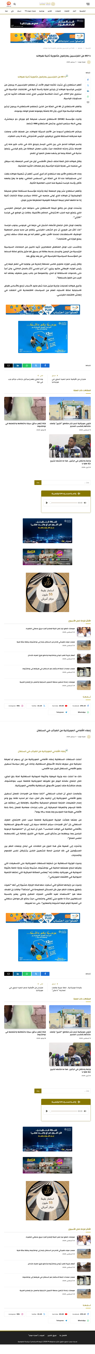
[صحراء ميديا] (47, 4)
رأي (12, 11)
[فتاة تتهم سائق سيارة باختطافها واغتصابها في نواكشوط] (25, 408)
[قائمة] (88, 4)
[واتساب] (88, 96)
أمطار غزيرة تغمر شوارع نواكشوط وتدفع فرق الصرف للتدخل (51, 655)
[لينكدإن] (88, 91)
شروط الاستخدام (36, 1341)
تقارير (50, 11)
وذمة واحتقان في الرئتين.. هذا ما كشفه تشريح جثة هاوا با (70, 462)
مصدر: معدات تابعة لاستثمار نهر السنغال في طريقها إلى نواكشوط (49, 668)
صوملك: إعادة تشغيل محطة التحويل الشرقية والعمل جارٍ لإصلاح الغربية (47, 682)
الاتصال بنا (63, 1335)
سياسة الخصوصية (24, 1341)
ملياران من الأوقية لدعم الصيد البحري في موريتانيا (69, 381)
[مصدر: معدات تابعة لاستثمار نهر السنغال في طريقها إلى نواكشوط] (84, 672)
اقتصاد (66, 11)
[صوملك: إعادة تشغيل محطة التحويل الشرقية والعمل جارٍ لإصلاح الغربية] (84, 685)
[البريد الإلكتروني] (88, 102)
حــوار (19, 11)
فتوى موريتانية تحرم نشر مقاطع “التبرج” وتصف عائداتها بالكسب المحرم (70, 425)
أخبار (74, 11)
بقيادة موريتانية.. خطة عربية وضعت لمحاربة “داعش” (67, 989)
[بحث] (14, 4)
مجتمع (5, 11)
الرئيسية (83, 11)
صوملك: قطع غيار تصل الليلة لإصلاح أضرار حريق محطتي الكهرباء (50, 628)
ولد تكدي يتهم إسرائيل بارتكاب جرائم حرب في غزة (25, 381)
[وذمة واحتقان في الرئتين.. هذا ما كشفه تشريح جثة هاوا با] (70, 446)
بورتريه (41, 11)
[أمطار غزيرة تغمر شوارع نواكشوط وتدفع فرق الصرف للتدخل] (84, 658)
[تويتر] (88, 85)
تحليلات (58, 11)
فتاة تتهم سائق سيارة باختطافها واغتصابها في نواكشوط (25, 425)
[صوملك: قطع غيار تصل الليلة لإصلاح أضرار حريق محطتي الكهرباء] (84, 632)
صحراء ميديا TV (30, 11)
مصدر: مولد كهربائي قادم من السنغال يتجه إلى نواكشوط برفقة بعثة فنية (46, 642)
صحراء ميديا (81, 62)
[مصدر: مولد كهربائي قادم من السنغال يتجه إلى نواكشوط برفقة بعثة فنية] (84, 645)
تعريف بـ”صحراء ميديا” (36, 1335)
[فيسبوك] (88, 80)
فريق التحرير (52, 1335)
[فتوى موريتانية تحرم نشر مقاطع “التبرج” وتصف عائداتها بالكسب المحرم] (70, 408)
